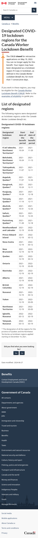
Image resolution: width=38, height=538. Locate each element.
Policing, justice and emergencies (15, 465)
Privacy (4, 533)
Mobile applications (9, 518)
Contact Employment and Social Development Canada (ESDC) (14, 380)
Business (5, 430)
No (22, 353)
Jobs (3, 416)
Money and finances (10, 480)
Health (4, 440)
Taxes (4, 445)
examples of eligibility (11, 96)
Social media (7, 513)
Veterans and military (10, 494)
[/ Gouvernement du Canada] (14, 3)
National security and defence (13, 455)
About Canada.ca (8, 523)
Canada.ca (6, 24)
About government (9, 407)
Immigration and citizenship (13, 421)
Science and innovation (11, 484)
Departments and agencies (12, 403)
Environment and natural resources (16, 450)
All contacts (6, 398)
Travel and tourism (9, 426)
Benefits (15, 24)
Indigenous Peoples (9, 489)
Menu (7, 17)
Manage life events (9, 504)
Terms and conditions (10, 528)
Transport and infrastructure (13, 470)
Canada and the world (10, 475)
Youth (4, 499)
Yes (16, 353)
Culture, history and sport (12, 460)
